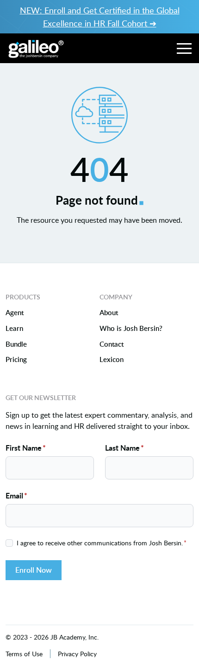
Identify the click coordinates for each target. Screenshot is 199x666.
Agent (15, 313)
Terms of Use (24, 653)
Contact (112, 344)
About (109, 313)
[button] (184, 48)
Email (16, 495)
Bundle (16, 344)
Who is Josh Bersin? (131, 328)
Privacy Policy (77, 653)
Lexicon (112, 360)
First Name (26, 448)
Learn (14, 328)
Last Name (124, 448)
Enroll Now (33, 570)
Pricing (16, 360)
